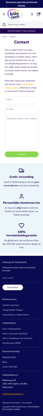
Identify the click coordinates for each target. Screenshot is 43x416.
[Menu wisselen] (3, 14)
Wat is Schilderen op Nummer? (17, 338)
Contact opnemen (10, 305)
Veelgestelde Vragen (12, 309)
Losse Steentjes (10, 366)
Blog (4, 362)
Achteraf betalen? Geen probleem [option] (22, 31)
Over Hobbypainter (11, 328)
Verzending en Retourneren (15, 314)
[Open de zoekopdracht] (4, 24)
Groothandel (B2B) (11, 343)
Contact (12, 37)
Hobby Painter (21, 407)
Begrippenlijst (9, 357)
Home (4, 37)
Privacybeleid (27, 403)
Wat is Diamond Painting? (14, 333)
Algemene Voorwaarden (11, 403)
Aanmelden (12, 287)
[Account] (32, 13)
